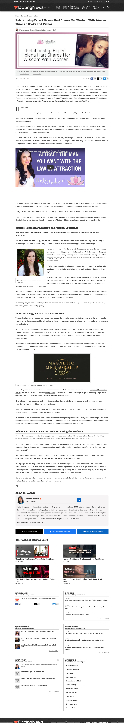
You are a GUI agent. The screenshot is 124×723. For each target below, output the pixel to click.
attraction (100, 280)
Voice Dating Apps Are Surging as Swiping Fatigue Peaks (36, 580)
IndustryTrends (86, 7)
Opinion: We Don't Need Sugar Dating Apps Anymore (38, 679)
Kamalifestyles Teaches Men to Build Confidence (35, 559)
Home (17, 16)
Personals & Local (72, 700)
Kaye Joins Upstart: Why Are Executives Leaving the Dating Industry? (84, 641)
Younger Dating (71, 708)
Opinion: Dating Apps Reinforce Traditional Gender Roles (83, 580)
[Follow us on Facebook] (108, 2)
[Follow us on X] (104, 2)
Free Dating (70, 673)
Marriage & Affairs (72, 689)
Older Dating (70, 696)
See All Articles (53, 651)
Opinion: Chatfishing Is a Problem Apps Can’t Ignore (83, 559)
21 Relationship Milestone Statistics (77, 614)
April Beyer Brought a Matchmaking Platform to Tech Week (38, 646)
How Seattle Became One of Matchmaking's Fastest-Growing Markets (84, 648)
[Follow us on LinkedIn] (106, 2)
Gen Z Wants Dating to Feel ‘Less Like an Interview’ (37, 632)
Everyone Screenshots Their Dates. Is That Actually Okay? (84, 633)
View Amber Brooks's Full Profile (29, 522)
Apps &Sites (66, 7)
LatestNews (58, 7)
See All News (104, 618)
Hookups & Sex (71, 677)
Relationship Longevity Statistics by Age (34, 685)
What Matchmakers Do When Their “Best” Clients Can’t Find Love (86, 600)
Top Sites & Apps (71, 704)
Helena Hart (63, 89)
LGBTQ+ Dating (71, 685)
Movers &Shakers (75, 7)
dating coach (50, 393)
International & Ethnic (73, 681)
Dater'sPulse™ (96, 7)
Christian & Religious (73, 669)
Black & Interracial (72, 666)
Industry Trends (26, 16)
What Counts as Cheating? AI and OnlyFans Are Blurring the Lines (85, 608)
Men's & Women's (72, 693)
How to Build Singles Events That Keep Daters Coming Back (39, 639)
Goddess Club (54, 409)
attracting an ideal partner (68, 126)
